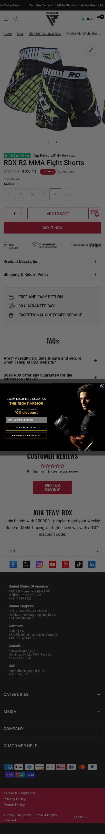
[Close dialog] (102, 386)
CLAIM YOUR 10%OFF (26, 427)
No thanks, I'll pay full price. (26, 435)
